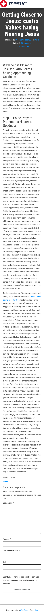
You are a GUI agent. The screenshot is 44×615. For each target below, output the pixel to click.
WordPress (24, 610)
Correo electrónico (11, 550)
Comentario (8, 503)
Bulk (36, 610)
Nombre (7, 539)
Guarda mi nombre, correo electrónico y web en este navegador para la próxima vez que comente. (21, 580)
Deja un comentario (22, 46)
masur (36, 40)
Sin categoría (26, 43)
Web (4, 562)
